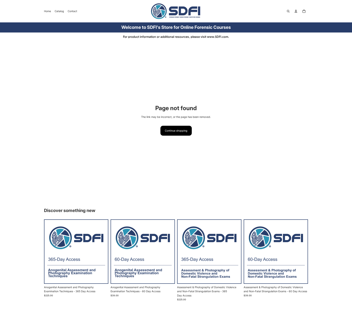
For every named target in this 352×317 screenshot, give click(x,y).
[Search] (288, 11)
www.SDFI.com (217, 37)
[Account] (296, 11)
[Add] (102, 278)
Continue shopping (176, 130)
